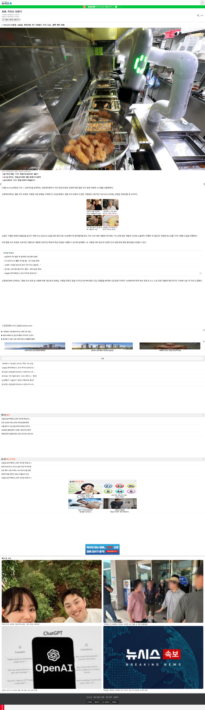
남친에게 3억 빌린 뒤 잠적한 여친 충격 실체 (20, 257)
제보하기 (97, 702)
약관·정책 (109, 697)
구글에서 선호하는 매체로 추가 (12, 19)
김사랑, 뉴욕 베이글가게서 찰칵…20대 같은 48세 (22, 269)
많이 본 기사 (6, 558)
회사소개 (89, 697)
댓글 (102, 358)
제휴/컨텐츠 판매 (98, 697)
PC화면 (89, 702)
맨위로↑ (115, 702)
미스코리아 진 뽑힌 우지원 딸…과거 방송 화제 (21, 261)
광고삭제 (2, 707)
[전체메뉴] (202, 2)
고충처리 (116, 697)
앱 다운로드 (106, 702)
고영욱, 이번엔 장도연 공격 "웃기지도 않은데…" (22, 265)
